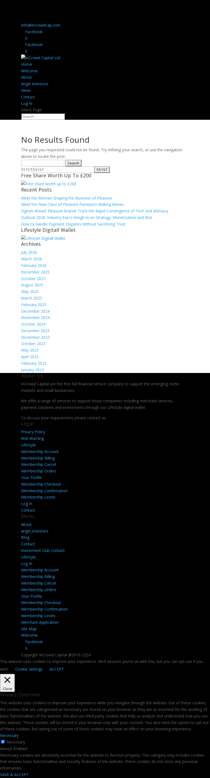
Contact (28, 96)
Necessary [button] (9, 735)
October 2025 (33, 278)
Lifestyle (28, 445)
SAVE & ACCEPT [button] (14, 774)
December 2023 (35, 330)
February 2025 (33, 304)
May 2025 (30, 291)
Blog (25, 537)
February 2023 (33, 363)
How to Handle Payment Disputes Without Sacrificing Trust (73, 224)
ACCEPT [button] (56, 669)
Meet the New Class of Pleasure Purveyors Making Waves (72, 204)
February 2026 (33, 265)
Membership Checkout (41, 484)
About (26, 77)
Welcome (29, 70)
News (26, 90)
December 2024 (35, 311)
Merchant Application (40, 622)
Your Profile (31, 477)
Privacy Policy (33, 431)
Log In (26, 103)
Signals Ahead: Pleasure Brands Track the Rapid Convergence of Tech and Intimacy (94, 210)
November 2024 (35, 317)
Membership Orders (38, 471)
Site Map (29, 628)
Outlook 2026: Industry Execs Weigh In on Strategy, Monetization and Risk (86, 217)
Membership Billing (38, 458)
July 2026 (29, 252)
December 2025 (35, 272)
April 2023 (30, 356)
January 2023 (32, 369)
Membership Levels (38, 497)
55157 (26, 169)
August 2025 (32, 284)
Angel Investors (34, 83)
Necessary (16, 742)
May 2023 (30, 350)
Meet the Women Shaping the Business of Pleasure (66, 198)
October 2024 (33, 324)
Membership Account (40, 451)
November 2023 (35, 337)
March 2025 (31, 298)
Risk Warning (32, 438)
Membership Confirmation (44, 490)
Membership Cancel (38, 464)
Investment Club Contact (43, 550)
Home (26, 64)
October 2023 (33, 343)
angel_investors (34, 531)
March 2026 (31, 258)
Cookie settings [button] (29, 669)
